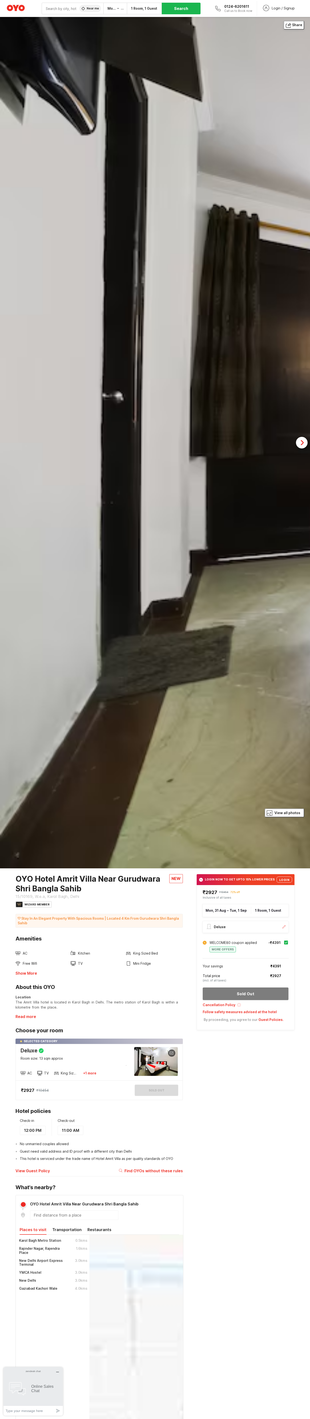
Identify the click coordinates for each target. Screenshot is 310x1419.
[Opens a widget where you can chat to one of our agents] (33, 1391)
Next (302, 442)
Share (297, 25)
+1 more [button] (89, 1073)
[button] (245, 1006)
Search (181, 8)
